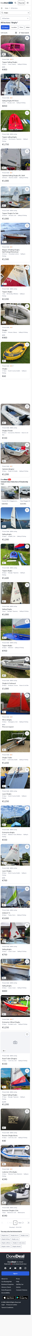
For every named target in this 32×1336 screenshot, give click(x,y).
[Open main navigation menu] (28, 3)
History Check (6, 1287)
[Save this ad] (27, 38)
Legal (3, 1304)
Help (17, 1281)
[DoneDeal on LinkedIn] (20, 1268)
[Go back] (2, 8)
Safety (18, 1287)
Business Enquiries (7, 1284)
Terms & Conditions (7, 1307)
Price (21, 27)
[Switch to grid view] (16, 32)
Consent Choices (21, 1290)
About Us (4, 1278)
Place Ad (21, 3)
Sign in (15, 1273)
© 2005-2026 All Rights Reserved (11, 1302)
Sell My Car (19, 1284)
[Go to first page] (2, 1223)
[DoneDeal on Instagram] (25, 1268)
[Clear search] (28, 12)
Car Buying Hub (6, 1281)
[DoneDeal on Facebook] (5, 1268)
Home (6, 8)
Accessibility (5, 1293)
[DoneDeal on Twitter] (10, 1268)
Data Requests (6, 1290)
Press (18, 1278)
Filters (6, 27)
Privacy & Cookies (11, 1304)
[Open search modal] (15, 3)
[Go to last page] (28, 1223)
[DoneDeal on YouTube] (15, 1268)
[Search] (2, 13)
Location (14, 27)
